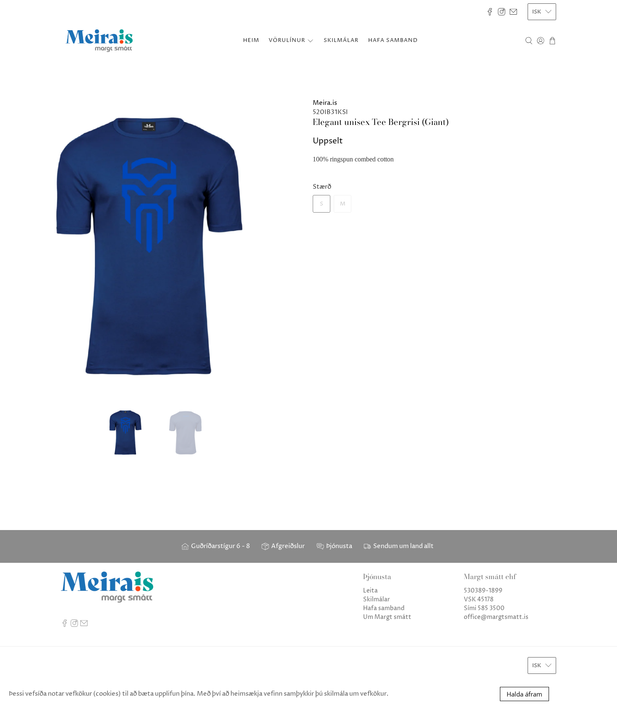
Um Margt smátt (387, 617)
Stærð (322, 186)
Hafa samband (384, 608)
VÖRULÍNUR (287, 40)
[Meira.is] (99, 40)
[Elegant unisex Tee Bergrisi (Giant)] (154, 249)
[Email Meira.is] (513, 12)
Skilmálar (376, 599)
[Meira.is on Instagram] (501, 12)
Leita (370, 591)
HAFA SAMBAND (393, 40)
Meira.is (325, 103)
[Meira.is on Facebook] (490, 12)
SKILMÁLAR (341, 40)
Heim (251, 40)
